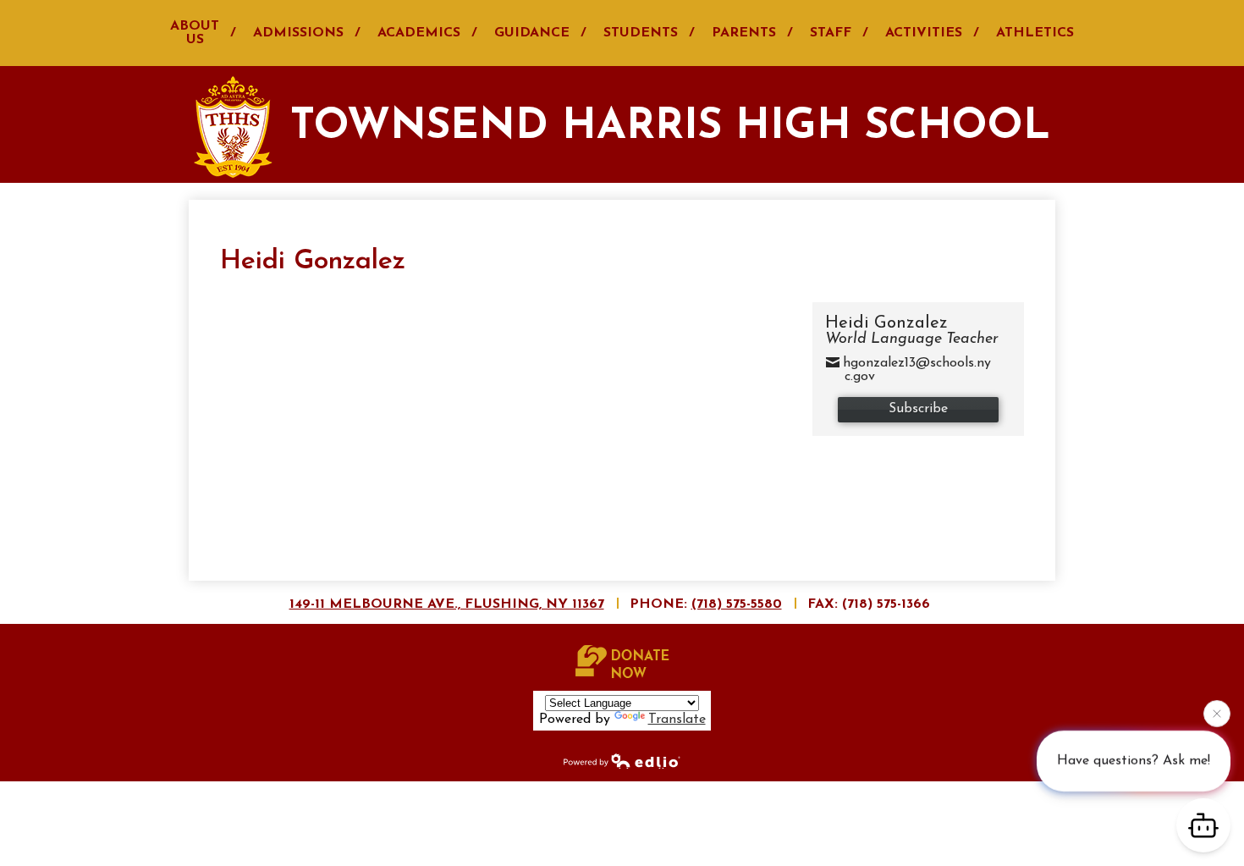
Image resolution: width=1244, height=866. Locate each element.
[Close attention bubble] (1216, 712)
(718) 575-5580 (736, 604)
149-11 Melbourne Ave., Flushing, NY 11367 (446, 604)
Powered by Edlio (622, 760)
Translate (677, 719)
